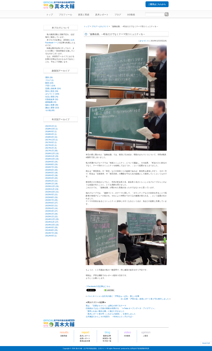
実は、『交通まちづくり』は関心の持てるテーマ (106, 306)
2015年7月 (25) (51, 200)
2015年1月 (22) (51, 217)
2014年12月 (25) (52, 219)
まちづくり (103, 26)
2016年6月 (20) (51, 170)
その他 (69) (49, 110)
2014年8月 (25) (51, 230)
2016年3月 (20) (51, 178)
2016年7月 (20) (51, 167)
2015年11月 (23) (51, 189)
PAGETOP (206, 343)
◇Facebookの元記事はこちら (98, 286)
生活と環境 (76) (51, 97)
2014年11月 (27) (51, 222)
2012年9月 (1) (51, 236)
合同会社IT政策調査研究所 (139, 348)
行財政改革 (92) (51, 99)
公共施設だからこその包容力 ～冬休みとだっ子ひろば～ (110, 317)
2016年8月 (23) (51, 164)
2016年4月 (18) (51, 175)
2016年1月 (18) (51, 184)
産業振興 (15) (50, 102)
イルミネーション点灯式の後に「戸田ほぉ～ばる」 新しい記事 (113, 296)
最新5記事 (107, 336)
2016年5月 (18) (51, 173)
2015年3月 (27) (51, 211)
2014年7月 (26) (51, 233)
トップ (86, 26)
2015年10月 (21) (52, 192)
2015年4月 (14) (51, 208)
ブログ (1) (49, 80)
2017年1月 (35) (51, 151)
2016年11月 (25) (51, 156)
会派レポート (85, 338)
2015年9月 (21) (51, 195)
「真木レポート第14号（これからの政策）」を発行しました (111, 314)
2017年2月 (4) (51, 148)
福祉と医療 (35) (51, 105)
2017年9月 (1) (51, 142)
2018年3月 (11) (51, 137)
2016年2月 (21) (51, 181)
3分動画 (127, 336)
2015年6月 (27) (51, 203)
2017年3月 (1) (51, 145)
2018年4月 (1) (51, 134)
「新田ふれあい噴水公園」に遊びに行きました (105, 311)
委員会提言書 (85, 341)
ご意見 (145, 336)
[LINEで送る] (109, 290)
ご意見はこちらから (157, 4)
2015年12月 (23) (52, 186)
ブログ (94, 26)
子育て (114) (50, 86)
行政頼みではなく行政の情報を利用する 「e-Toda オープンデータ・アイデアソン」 (121, 308)
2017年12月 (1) (51, 140)
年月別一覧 (107, 341)
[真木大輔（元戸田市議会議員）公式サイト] (58, 7)
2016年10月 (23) (52, 159)
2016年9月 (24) (51, 162)
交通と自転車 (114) (53, 88)
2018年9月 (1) (51, 131)
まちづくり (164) (52, 94)
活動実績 (63, 336)
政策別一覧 (107, 338)
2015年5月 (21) (51, 206)
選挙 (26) (49, 77)
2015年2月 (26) (51, 214)
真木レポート (85, 336)
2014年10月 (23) (52, 225)
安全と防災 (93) (51, 91)
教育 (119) (49, 83)
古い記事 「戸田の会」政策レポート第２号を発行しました (145, 299)
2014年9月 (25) (51, 227)
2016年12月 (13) (52, 153)
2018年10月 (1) (51, 129)
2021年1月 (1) (51, 126)
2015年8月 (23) (51, 197)
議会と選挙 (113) (52, 108)
